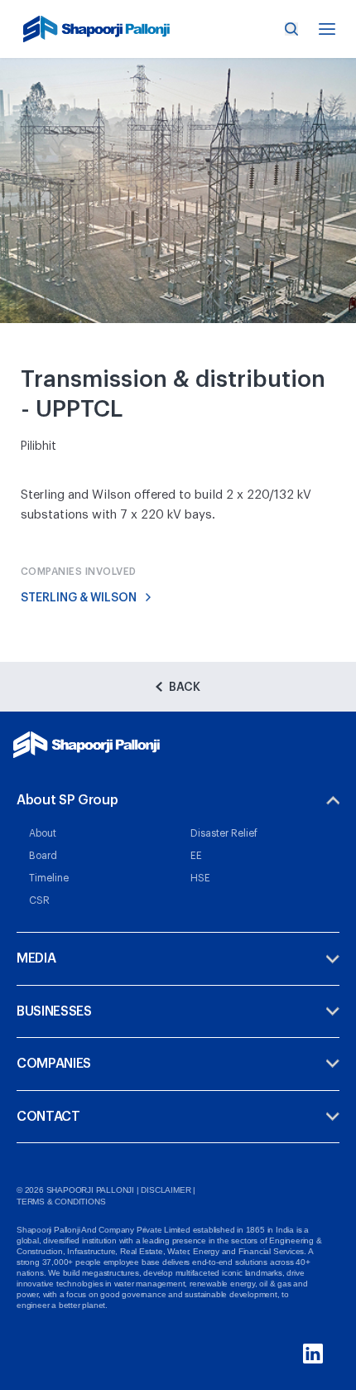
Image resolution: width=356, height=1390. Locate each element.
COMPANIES (54, 1063)
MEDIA (36, 958)
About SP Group (67, 800)
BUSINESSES (54, 1011)
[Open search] (291, 29)
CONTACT (48, 1116)
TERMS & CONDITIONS (61, 1201)
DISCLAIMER (165, 1190)
